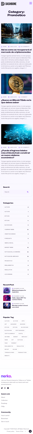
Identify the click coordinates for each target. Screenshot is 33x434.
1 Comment (24, 97)
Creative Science (10, 234)
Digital (21, 333)
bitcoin (7, 327)
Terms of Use (19, 431)
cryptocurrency (10, 333)
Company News (9, 229)
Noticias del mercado (12, 256)
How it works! (5, 415)
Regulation (8, 269)
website (7, 355)
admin (4, 46)
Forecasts (8, 238)
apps (23, 321)
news (6, 339)
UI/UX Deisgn (8, 274)
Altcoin (7, 207)
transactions (22, 352)
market (15, 336)
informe (7, 336)
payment (13, 343)
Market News (9, 247)
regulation (20, 346)
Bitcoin (7, 216)
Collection (4, 400)
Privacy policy (10, 431)
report (7, 349)
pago (6, 343)
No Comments (25, 46)
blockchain (24, 327)
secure (15, 349)
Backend (22, 324)
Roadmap (4, 403)
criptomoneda (19, 330)
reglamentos (9, 346)
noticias (20, 339)
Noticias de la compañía (12, 251)
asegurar (13, 324)
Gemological (9, 243)
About (3, 397)
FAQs (3, 406)
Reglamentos (9, 265)
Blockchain (8, 225)
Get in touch (5, 421)
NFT (13, 339)
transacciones (9, 352)
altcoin (7, 321)
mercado (24, 336)
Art (6, 324)
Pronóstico (8, 260)
